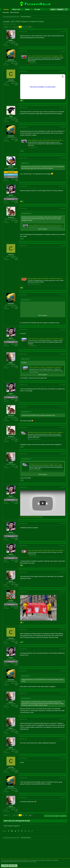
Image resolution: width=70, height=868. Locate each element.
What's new (16, 9)
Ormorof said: (25, 459)
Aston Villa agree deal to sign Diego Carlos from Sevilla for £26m (48, 550)
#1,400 (63, 572)
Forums (6, 9)
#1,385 (63, 127)
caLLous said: (25, 300)
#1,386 (63, 158)
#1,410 (63, 797)
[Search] (66, 9)
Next (29, 27)
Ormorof (11, 217)
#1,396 (63, 454)
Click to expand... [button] (42, 229)
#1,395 (63, 427)
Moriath (6, 24)
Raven (11, 195)
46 (17, 27)
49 (25, 27)
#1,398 (63, 523)
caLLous (11, 80)
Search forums (14, 12)
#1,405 (63, 693)
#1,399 (63, 545)
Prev (6, 27)
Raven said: (25, 359)
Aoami (11, 40)
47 (20, 27)
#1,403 (63, 649)
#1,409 (63, 778)
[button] (22, 9)
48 (23, 27)
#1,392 (63, 354)
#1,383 (63, 71)
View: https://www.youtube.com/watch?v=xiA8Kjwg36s (31, 517)
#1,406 (63, 719)
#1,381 (63, 31)
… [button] (11, 27)
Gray (10, 116)
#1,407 (63, 739)
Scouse (11, 601)
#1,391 (63, 329)
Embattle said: (25, 213)
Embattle (11, 60)
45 (14, 27)
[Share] (60, 32)
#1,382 (63, 51)
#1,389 (63, 245)
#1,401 (63, 592)
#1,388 (63, 208)
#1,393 (63, 384)
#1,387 (63, 186)
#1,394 (63, 407)
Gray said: (24, 163)
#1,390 (63, 294)
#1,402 (63, 629)
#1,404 (63, 671)
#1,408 (63, 758)
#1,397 (63, 487)
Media (27, 9)
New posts (6, 12)
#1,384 (63, 107)
